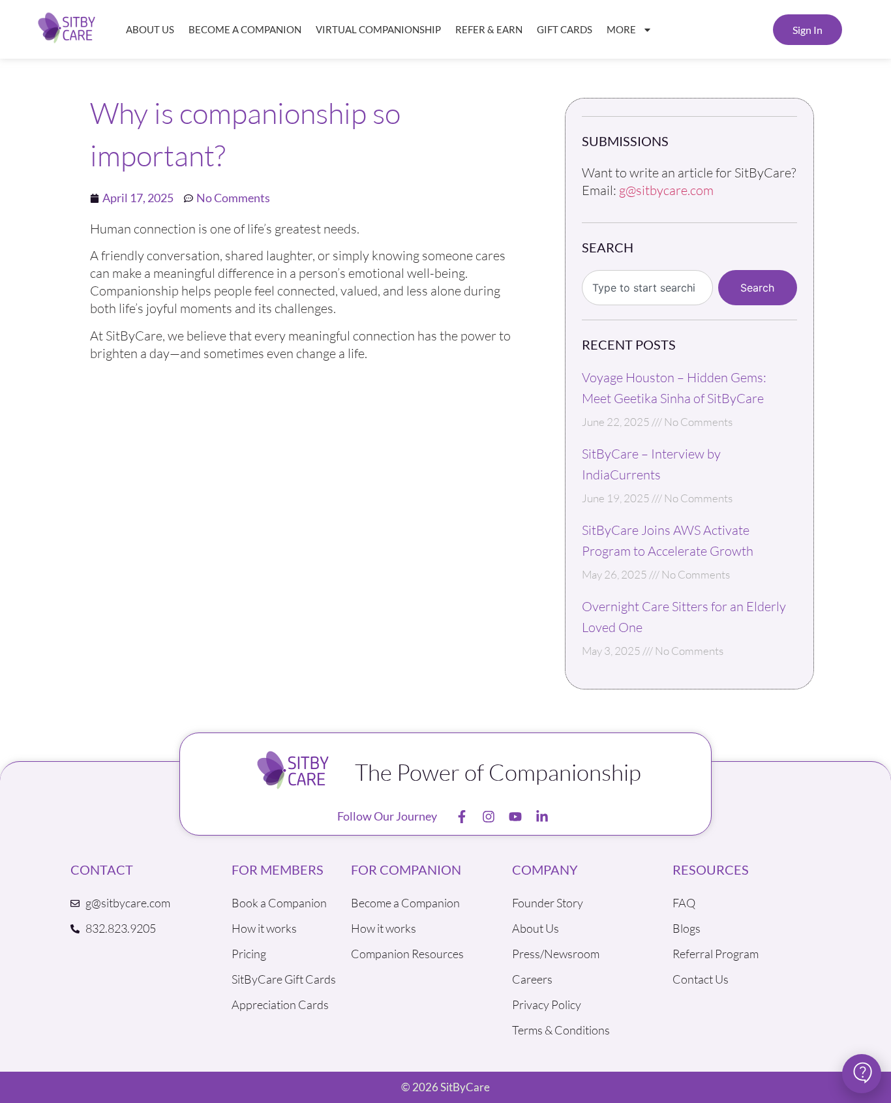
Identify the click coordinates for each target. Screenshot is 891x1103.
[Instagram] (488, 816)
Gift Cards (564, 29)
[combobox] (648, 287)
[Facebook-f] (462, 816)
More (621, 29)
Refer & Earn (488, 29)
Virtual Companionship (378, 29)
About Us (150, 29)
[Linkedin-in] (542, 816)
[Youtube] (515, 816)
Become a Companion (245, 29)
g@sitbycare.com (666, 190)
